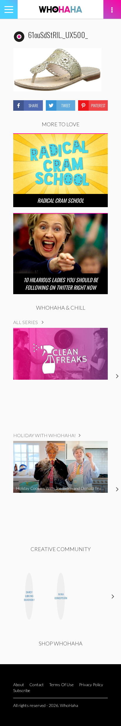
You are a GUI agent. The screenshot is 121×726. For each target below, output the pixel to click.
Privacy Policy (91, 684)
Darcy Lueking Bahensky (29, 596)
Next (113, 596)
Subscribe (21, 690)
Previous (8, 596)
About (18, 684)
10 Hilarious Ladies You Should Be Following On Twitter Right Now (60, 283)
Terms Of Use (61, 684)
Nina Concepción (61, 596)
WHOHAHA (60, 9)
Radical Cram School (60, 200)
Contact (36, 684)
